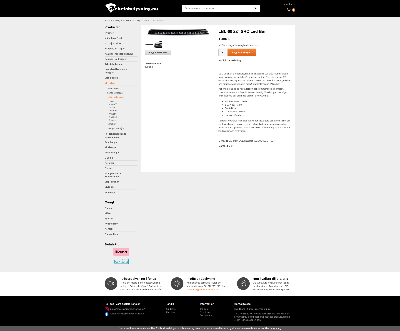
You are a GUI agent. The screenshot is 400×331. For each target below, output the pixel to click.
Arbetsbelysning (114, 64)
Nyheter (109, 33)
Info (272, 328)
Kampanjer (110, 192)
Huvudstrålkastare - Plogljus (116, 71)
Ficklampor (111, 147)
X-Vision (113, 117)
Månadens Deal (113, 38)
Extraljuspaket (113, 43)
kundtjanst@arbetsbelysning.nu (202, 289)
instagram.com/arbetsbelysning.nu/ (127, 309)
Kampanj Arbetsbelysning (119, 54)
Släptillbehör (112, 181)
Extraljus (110, 83)
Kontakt (109, 229)
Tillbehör (111, 124)
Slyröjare (110, 187)
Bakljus (109, 158)
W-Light (112, 114)
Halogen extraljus (115, 128)
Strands (112, 120)
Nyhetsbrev (111, 223)
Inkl (286, 4)
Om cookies (111, 234)
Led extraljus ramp (116, 97)
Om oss (109, 208)
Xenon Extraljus (115, 93)
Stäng (278, 328)
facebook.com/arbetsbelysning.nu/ (126, 313)
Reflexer (109, 163)
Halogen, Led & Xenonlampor (113, 175)
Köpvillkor (170, 312)
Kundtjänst (171, 309)
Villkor (108, 213)
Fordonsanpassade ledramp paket (115, 135)
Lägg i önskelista (158, 52)
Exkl (293, 4)
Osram (112, 107)
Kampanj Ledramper (116, 59)
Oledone (113, 110)
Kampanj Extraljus (115, 48)
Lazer (111, 101)
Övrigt (108, 168)
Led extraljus (113, 88)
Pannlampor (111, 142)
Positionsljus (112, 152)
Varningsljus (111, 78)
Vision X (113, 104)
